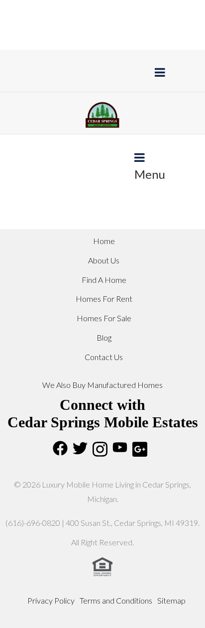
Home (104, 241)
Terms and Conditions (116, 600)
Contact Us (104, 357)
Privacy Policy (51, 600)
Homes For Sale (104, 318)
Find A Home (104, 279)
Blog (104, 337)
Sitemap (171, 600)
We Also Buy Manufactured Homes (102, 384)
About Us (103, 260)
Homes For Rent (104, 298)
